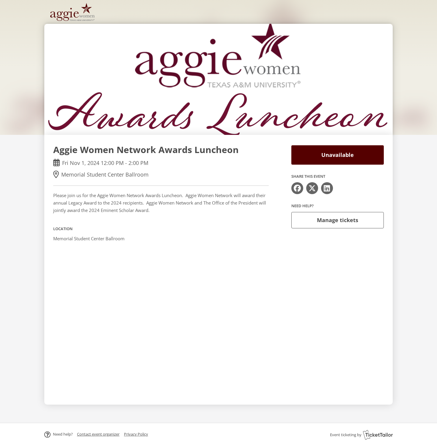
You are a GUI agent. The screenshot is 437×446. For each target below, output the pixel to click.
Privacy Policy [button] (136, 434)
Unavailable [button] (337, 154)
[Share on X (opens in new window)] (312, 188)
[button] (98, 434)
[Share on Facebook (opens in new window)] (297, 188)
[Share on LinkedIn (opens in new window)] (327, 188)
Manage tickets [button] (337, 220)
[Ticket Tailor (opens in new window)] (378, 434)
